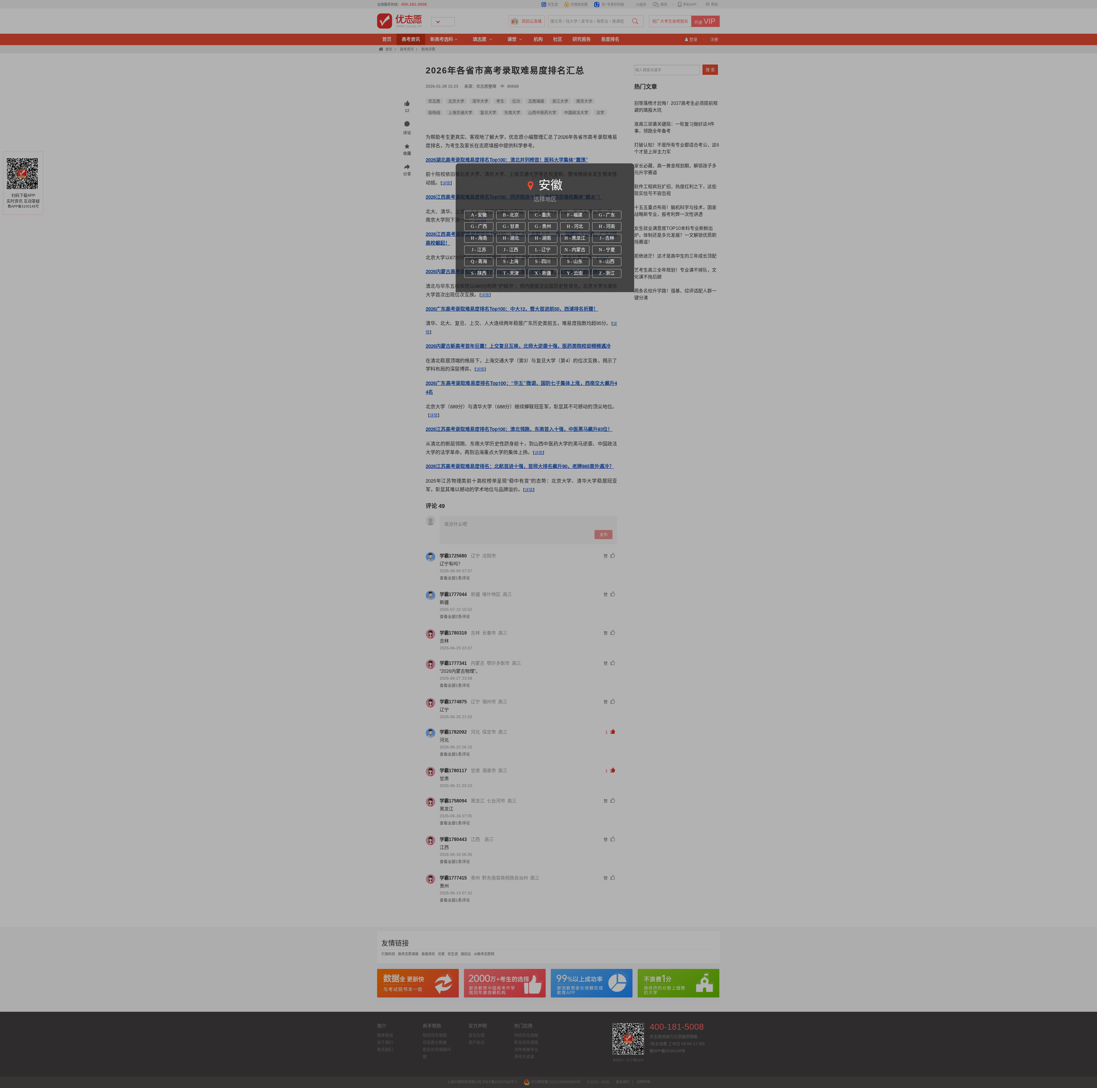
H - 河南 (607, 226)
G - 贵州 (543, 226)
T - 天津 (511, 273)
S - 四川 (542, 261)
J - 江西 (511, 249)
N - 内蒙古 (574, 249)
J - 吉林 (607, 238)
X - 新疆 (543, 273)
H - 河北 (575, 226)
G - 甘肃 (511, 226)
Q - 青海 (479, 261)
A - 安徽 (479, 214)
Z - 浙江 (607, 273)
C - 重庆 (543, 214)
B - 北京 (511, 214)
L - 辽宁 (542, 249)
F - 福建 (574, 214)
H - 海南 (479, 238)
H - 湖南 (543, 238)
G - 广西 (479, 226)
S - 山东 (574, 261)
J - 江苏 (479, 249)
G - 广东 (607, 214)
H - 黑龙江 (574, 238)
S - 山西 (606, 261)
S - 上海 (511, 261)
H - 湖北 (511, 238)
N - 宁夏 (607, 249)
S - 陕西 (479, 273)
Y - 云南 (575, 273)
